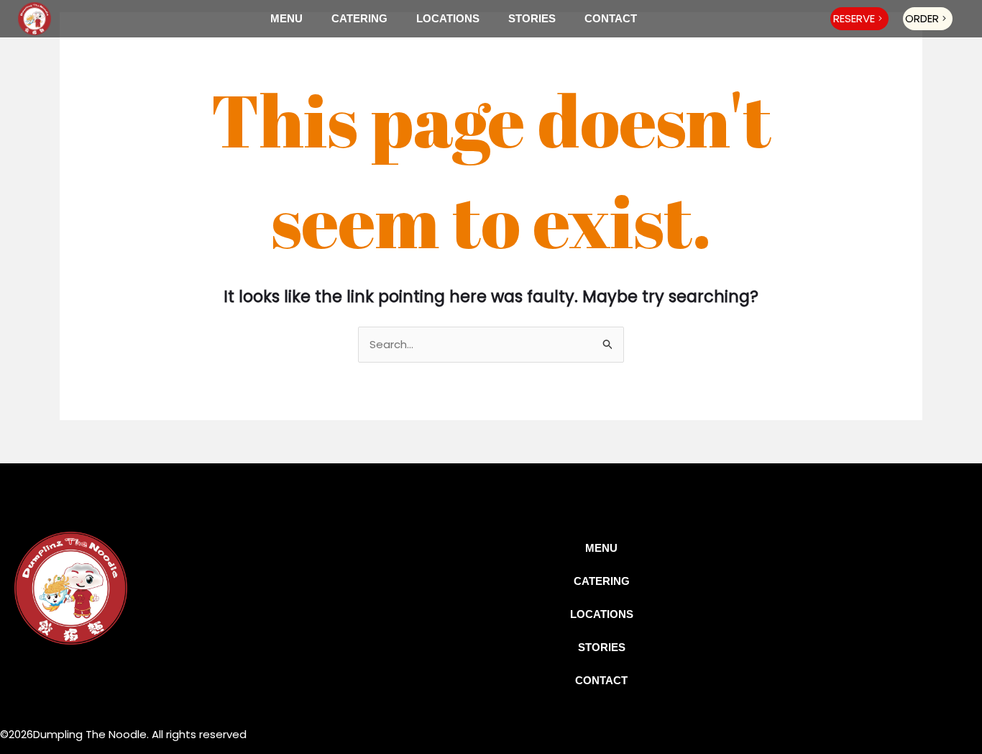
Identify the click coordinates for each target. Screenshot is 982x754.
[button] (859, 18)
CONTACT (610, 18)
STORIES (532, 18)
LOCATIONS (447, 18)
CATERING (359, 18)
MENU (286, 18)
